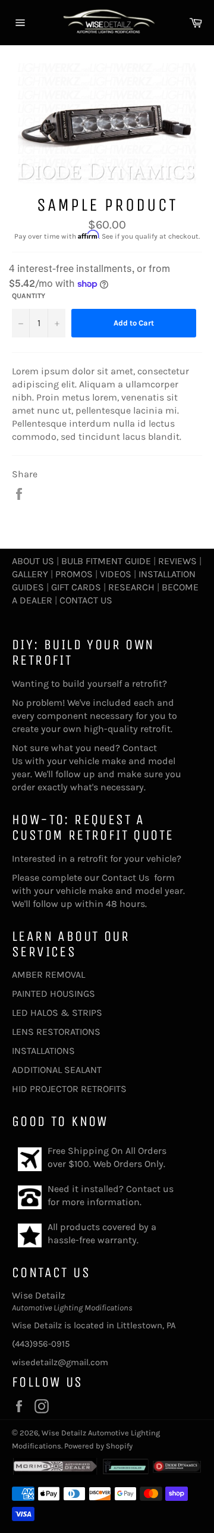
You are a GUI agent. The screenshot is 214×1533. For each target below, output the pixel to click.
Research (131, 587)
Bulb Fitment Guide (106, 561)
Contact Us (85, 600)
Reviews (177, 561)
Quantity (28, 296)
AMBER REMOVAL (48, 974)
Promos (74, 574)
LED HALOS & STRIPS (57, 1012)
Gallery (30, 574)
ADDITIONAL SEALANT (57, 1069)
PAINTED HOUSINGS (53, 993)
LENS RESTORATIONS (56, 1031)
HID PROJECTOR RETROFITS (69, 1088)
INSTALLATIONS (43, 1050)
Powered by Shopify (98, 1445)
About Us (33, 561)
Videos (115, 574)
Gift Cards (76, 587)
